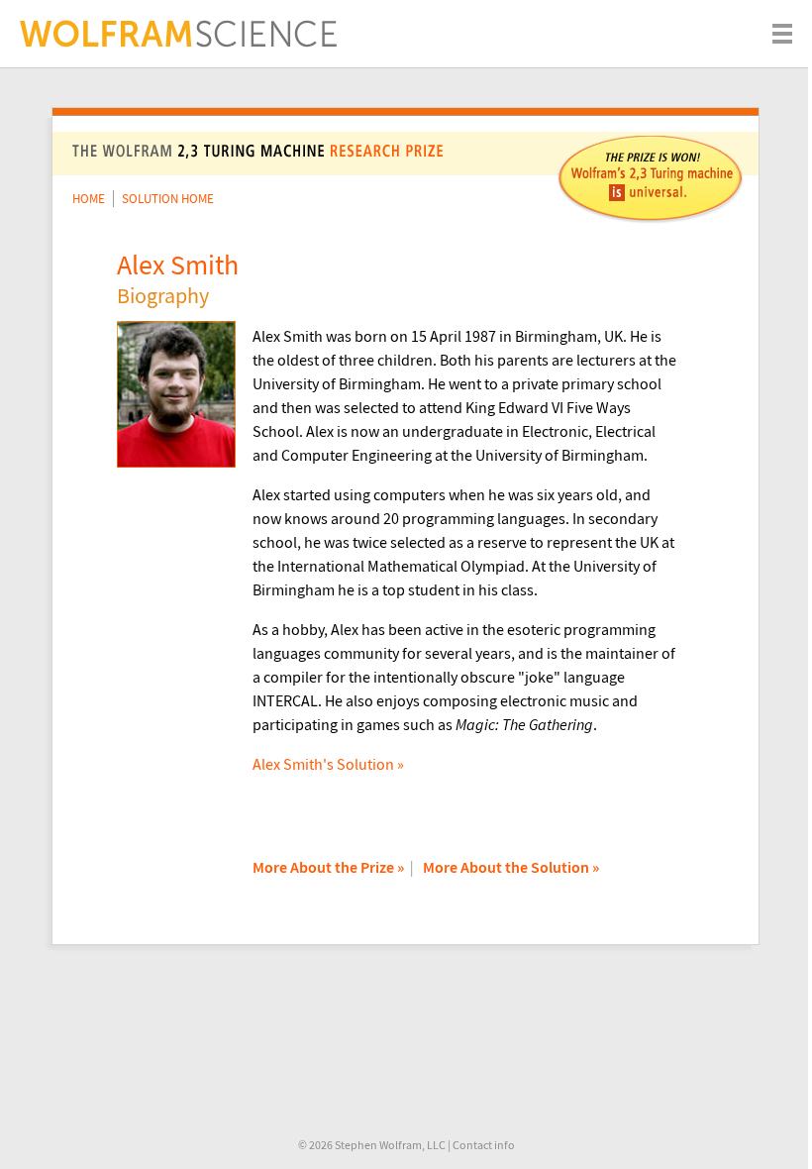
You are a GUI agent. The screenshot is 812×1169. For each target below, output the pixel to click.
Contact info (484, 1144)
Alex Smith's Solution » (328, 764)
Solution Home (168, 198)
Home (88, 198)
